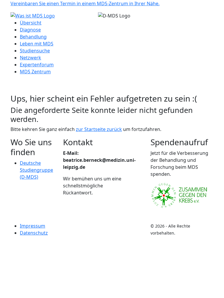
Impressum (32, 226)
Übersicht (30, 22)
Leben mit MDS (36, 43)
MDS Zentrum (35, 71)
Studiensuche (35, 50)
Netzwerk (30, 57)
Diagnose (30, 29)
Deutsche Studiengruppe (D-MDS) (36, 170)
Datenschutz (34, 233)
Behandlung (33, 36)
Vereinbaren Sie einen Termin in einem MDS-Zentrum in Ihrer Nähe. (85, 3)
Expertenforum (37, 64)
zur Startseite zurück (99, 129)
